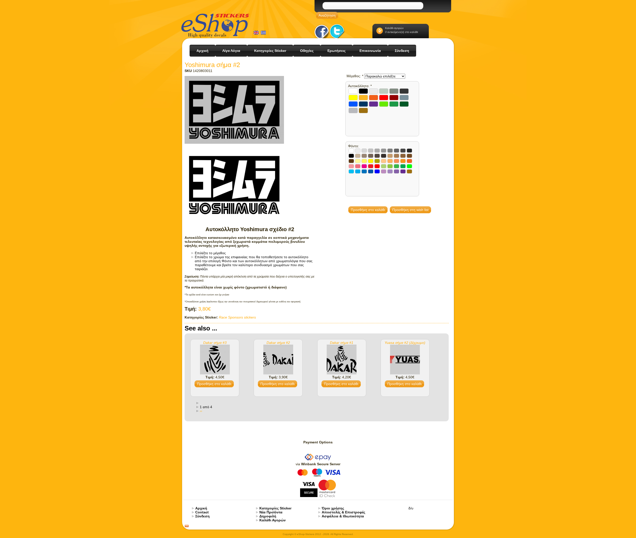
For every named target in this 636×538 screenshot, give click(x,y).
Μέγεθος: (355, 76)
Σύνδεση (202, 516)
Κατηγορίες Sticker (275, 508)
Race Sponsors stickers (237, 317)
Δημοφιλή (267, 516)
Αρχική (201, 508)
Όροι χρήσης (333, 508)
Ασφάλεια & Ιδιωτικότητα (343, 516)
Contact (202, 512)
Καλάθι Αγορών (272, 520)
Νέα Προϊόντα (270, 512)
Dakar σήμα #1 (341, 343)
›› (201, 411)
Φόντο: (353, 146)
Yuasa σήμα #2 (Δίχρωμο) (405, 343)
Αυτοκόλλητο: (360, 86)
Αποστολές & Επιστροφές (343, 512)
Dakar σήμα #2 (278, 343)
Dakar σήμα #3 (215, 343)
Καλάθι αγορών (394, 28)
